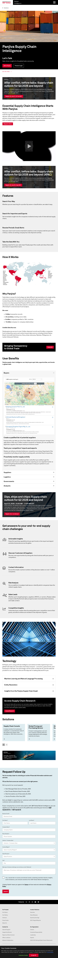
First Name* (5, 820)
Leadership (33, 935)
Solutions (6, 8)
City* (3, 860)
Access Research (10, 711)
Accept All (33, 955)
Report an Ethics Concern (8, 935)
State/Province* (5, 853)
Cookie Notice (50, 952)
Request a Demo (8, 124)
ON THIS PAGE (6, 71)
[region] (29, 952)
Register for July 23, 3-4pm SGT (13, 185)
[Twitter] (26, 902)
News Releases (34, 915)
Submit (6, 891)
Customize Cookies (23, 955)
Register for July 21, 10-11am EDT (14, 96)
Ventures (4, 917)
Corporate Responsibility (36, 932)
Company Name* (6, 827)
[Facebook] (29, 902)
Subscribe (50, 347)
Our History (5, 915)
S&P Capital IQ (16, 809)
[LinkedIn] (38, 902)
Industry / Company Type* (7, 840)
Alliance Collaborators (7, 940)
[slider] (29, 735)
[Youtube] (35, 902)
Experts (32, 937)
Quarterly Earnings (34, 917)
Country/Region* (6, 847)
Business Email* (5, 813)
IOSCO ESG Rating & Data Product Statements (41, 940)
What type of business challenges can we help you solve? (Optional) (16, 867)
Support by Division (7, 932)
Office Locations (6, 937)
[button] (29, 146)
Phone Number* (5, 833)
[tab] (29, 420)
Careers (32, 929)
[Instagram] (32, 902)
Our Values (5, 912)
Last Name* (31, 820)
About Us (4, 923)
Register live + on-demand (12, 514)
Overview (32, 912)
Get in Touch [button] (7, 65)
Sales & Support (6, 929)
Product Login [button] (19, 65)
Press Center (5, 920)
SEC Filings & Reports (35, 920)
